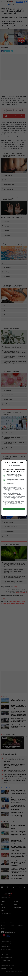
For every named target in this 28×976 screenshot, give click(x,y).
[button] (14, 484)
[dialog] (14, 488)
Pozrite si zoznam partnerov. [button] (15, 494)
